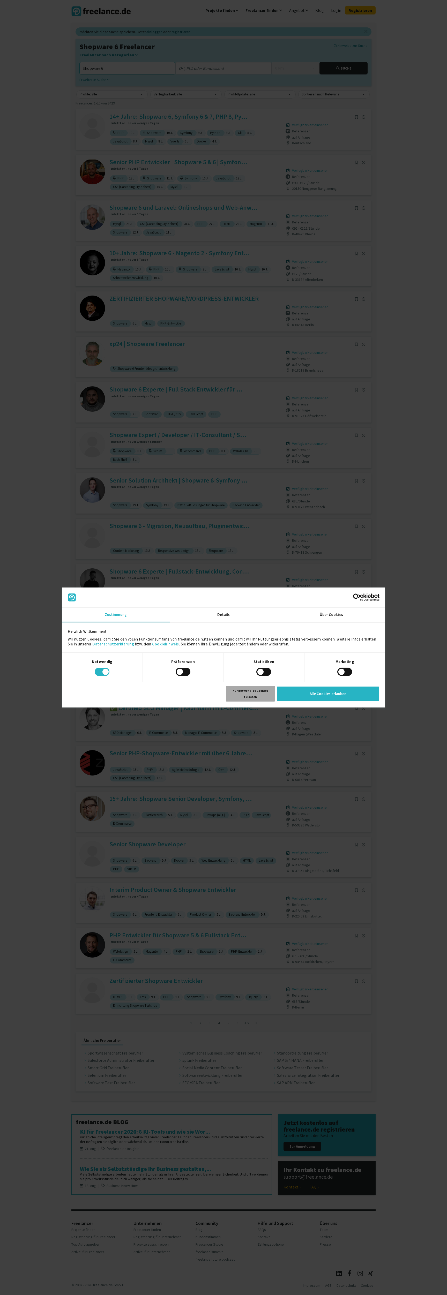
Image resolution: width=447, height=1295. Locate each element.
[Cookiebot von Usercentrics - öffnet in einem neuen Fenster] (356, 597)
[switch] (183, 672)
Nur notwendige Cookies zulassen (250, 694)
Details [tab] (223, 614)
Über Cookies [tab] (331, 614)
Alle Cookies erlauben (328, 693)
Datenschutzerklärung (113, 644)
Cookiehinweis (165, 644)
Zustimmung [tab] (116, 614)
